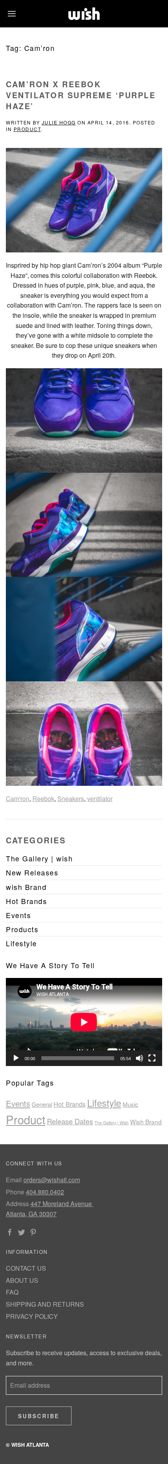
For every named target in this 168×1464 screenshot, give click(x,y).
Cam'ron (17, 798)
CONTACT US (26, 1268)
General (42, 1104)
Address (17, 1203)
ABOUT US (22, 1280)
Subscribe (38, 1416)
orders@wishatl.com (51, 1179)
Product (27, 129)
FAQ (12, 1292)
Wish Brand (146, 1121)
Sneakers (70, 798)
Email (14, 1179)
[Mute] (139, 1058)
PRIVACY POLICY (32, 1316)
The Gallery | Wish (112, 1122)
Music (130, 1104)
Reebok (43, 798)
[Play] (16, 1058)
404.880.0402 (45, 1191)
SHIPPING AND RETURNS (45, 1304)
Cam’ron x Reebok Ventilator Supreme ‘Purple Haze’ (80, 95)
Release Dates (70, 1121)
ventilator (100, 798)
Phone (15, 1191)
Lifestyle (104, 1102)
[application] (84, 1022)
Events (18, 1103)
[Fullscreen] (152, 1058)
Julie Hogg (59, 122)
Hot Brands (70, 1104)
